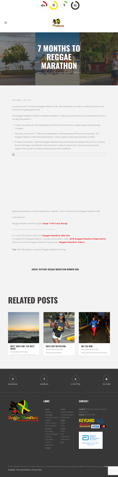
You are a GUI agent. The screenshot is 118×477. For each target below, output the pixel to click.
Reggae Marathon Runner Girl (63, 269)
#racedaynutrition (53, 353)
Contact (48, 448)
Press (62, 426)
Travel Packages (67, 415)
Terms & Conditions (23, 470)
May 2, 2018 (16, 100)
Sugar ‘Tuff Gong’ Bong (54, 223)
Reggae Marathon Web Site (56, 235)
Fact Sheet (49, 431)
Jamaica (37, 249)
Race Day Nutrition (56, 346)
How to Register (51, 426)
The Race (48, 415)
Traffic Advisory (51, 423)
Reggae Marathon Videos (71, 242)
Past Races (49, 439)
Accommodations (67, 412)
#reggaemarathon (89, 353)
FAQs (63, 431)
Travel (63, 409)
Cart (62, 442)
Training (48, 437)
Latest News (65, 437)
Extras (63, 428)
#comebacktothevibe (18, 352)
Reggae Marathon (50, 249)
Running (62, 249)
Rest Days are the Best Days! (22, 347)
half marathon (27, 249)
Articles (48, 72)
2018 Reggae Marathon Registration (88, 239)
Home (40, 72)
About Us (48, 412)
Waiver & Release (51, 434)
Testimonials (65, 439)
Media (63, 420)
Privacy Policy (37, 470)
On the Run (87, 346)
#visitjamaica (102, 353)
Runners (48, 428)
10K (18, 249)
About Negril (65, 417)
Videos (63, 423)
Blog (62, 434)
